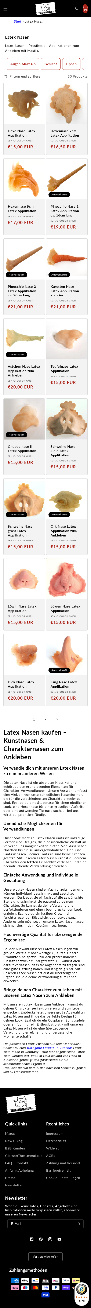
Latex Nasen (34, 21)
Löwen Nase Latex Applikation (65, 608)
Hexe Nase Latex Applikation (21, 133)
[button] (5, 8)
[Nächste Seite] (57, 719)
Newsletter (14, 1185)
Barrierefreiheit (58, 1170)
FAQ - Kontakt (16, 1163)
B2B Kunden (15, 1148)
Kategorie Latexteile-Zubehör (49, 1048)
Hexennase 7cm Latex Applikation (65, 133)
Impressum (54, 1133)
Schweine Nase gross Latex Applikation (20, 530)
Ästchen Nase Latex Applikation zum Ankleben (24, 370)
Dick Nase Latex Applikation (21, 684)
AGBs (50, 1155)
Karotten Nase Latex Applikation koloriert (65, 290)
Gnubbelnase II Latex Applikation (22, 448)
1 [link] (34, 719)
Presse (10, 1178)
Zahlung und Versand (63, 1163)
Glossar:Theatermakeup (24, 1155)
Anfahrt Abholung (19, 1170)
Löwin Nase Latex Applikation (22, 608)
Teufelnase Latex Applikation (64, 368)
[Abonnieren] (79, 1223)
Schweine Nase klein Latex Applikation (63, 450)
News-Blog (13, 1141)
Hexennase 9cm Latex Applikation (22, 208)
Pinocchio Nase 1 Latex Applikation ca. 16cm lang (65, 210)
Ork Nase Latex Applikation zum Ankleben (64, 530)
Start (18, 21)
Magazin (11, 1133)
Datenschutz (56, 1141)
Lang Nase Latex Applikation (64, 684)
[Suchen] (77, 9)
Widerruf (53, 1148)
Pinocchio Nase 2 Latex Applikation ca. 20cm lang (22, 290)
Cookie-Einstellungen (63, 1178)
